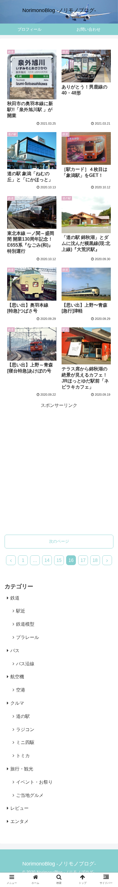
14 (47, 560)
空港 (20, 689)
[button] (106, 801)
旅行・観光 (21, 768)
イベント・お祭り (34, 782)
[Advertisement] (59, 468)
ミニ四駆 (25, 742)
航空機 (17, 676)
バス (14, 650)
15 (59, 560)
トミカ (23, 755)
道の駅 (23, 716)
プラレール (27, 637)
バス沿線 (25, 663)
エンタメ (19, 821)
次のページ (59, 541)
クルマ (17, 703)
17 (83, 560)
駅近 (20, 610)
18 (95, 560)
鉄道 (14, 598)
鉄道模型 (25, 624)
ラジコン (25, 729)
